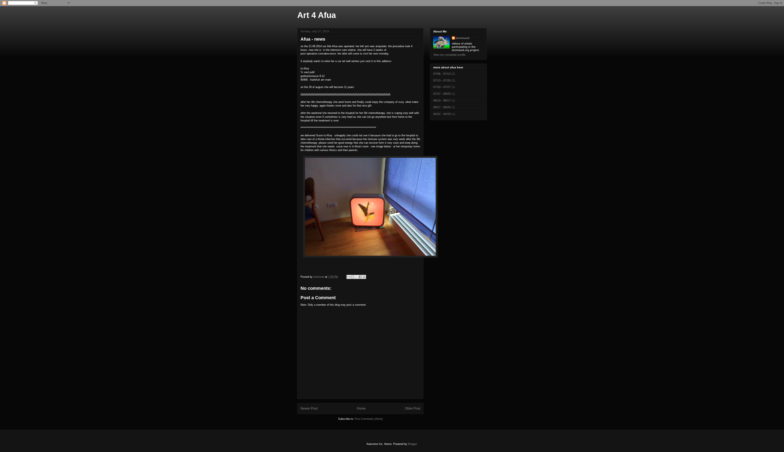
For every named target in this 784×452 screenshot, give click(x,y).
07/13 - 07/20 (442, 80)
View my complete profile (449, 54)
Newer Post (309, 408)
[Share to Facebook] (360, 277)
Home (361, 408)
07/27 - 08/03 (442, 93)
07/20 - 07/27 (442, 87)
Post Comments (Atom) (369, 418)
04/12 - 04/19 (442, 113)
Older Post (412, 408)
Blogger (412, 443)
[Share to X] (356, 277)
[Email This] (348, 277)
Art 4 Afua (316, 15)
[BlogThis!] (352, 277)
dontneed (462, 38)
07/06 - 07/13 (442, 73)
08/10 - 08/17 (442, 100)
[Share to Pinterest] (364, 277)
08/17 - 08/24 (442, 107)
